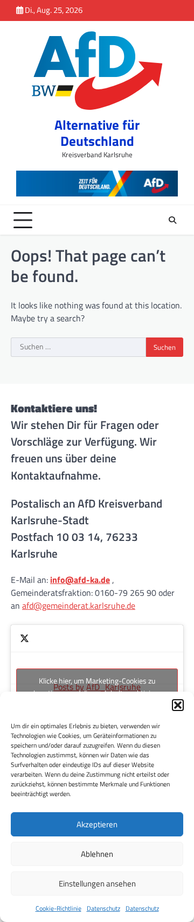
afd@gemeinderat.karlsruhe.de (78, 605)
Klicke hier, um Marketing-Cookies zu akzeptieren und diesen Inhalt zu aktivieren (97, 687)
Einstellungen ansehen (97, 883)
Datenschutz (103, 908)
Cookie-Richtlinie (58, 908)
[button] (177, 705)
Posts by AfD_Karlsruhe (97, 687)
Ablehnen (97, 854)
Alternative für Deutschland (97, 133)
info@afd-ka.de (80, 579)
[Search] (172, 220)
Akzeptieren (97, 824)
